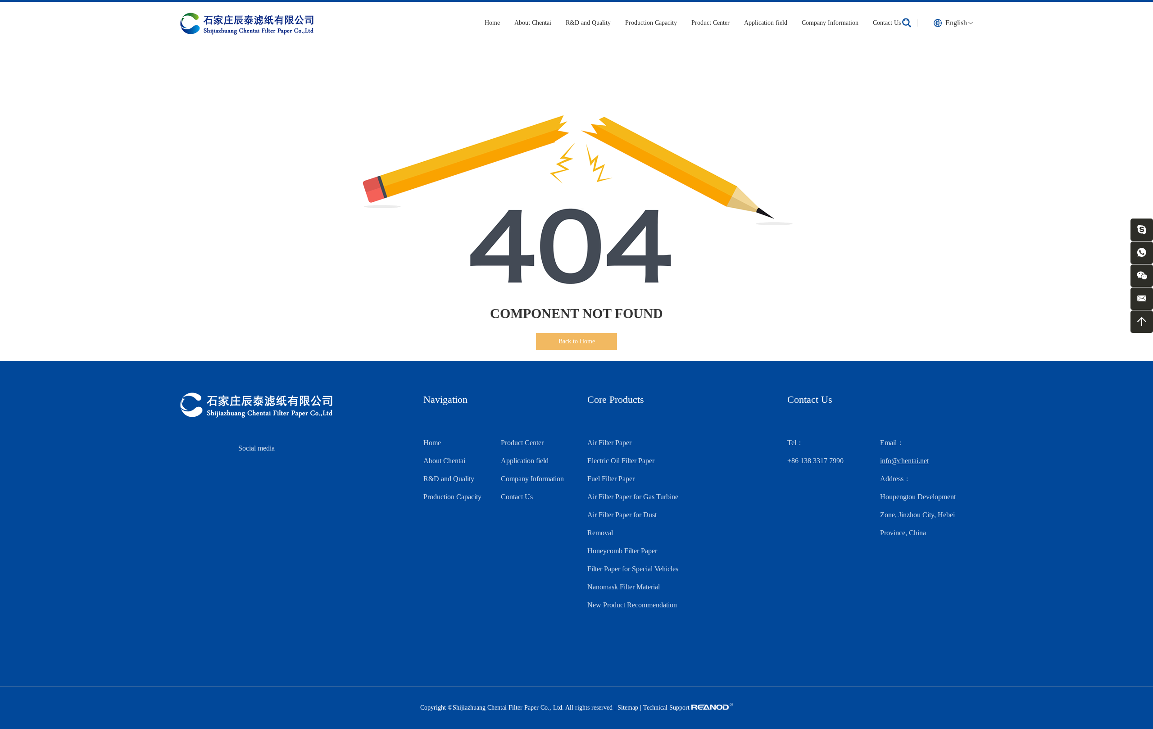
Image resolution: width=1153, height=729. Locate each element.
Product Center (710, 22)
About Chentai (532, 22)
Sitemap (627, 707)
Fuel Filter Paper (611, 479)
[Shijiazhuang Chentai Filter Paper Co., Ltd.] (246, 23)
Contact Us (887, 22)
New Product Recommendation (632, 605)
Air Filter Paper (609, 443)
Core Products (615, 399)
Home (492, 22)
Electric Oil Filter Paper (620, 461)
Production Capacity (651, 22)
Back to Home (576, 341)
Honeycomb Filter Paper (622, 551)
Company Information (830, 22)
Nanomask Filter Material (623, 587)
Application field (765, 22)
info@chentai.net (904, 461)
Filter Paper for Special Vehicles (632, 569)
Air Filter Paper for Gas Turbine (632, 497)
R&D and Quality (588, 22)
